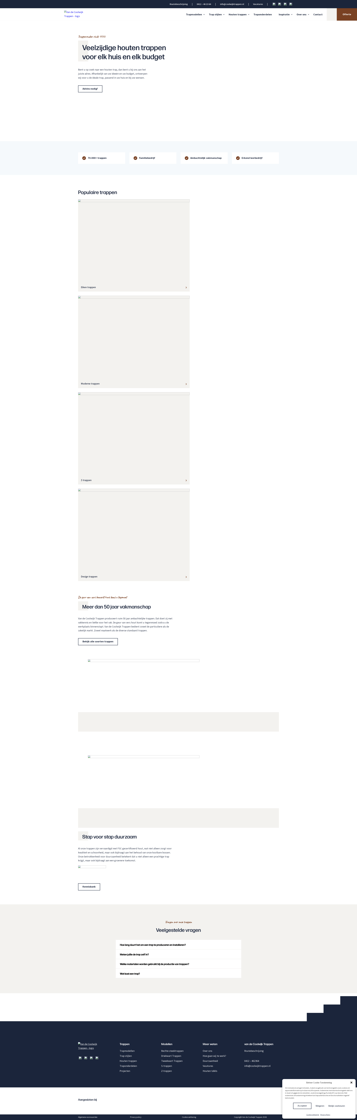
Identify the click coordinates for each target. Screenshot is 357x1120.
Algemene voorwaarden (87, 1117)
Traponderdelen (263, 14)
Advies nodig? (90, 88)
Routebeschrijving (179, 4)
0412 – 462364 (251, 1060)
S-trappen (166, 1065)
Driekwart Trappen (171, 1055)
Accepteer (302, 1106)
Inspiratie (284, 14)
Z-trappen (166, 1070)
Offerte (347, 14)
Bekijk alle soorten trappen (98, 641)
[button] (351, 1082)
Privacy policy (135, 1117)
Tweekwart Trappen (172, 1060)
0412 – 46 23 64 (204, 4)
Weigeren (320, 1106)
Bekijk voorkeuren (336, 1106)
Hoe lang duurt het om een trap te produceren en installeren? (153, 944)
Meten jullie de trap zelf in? (134, 954)
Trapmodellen (194, 14)
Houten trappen (238, 14)
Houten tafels (210, 1070)
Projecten (125, 1070)
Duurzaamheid (210, 1060)
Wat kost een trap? (130, 973)
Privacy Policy (325, 1115)
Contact (318, 14)
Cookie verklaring (312, 1115)
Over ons (301, 14)
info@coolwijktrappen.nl (232, 4)
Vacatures (258, 4)
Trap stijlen (215, 14)
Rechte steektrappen (172, 1050)
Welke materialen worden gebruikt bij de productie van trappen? (154, 964)
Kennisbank (89, 886)
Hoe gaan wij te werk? (214, 1055)
